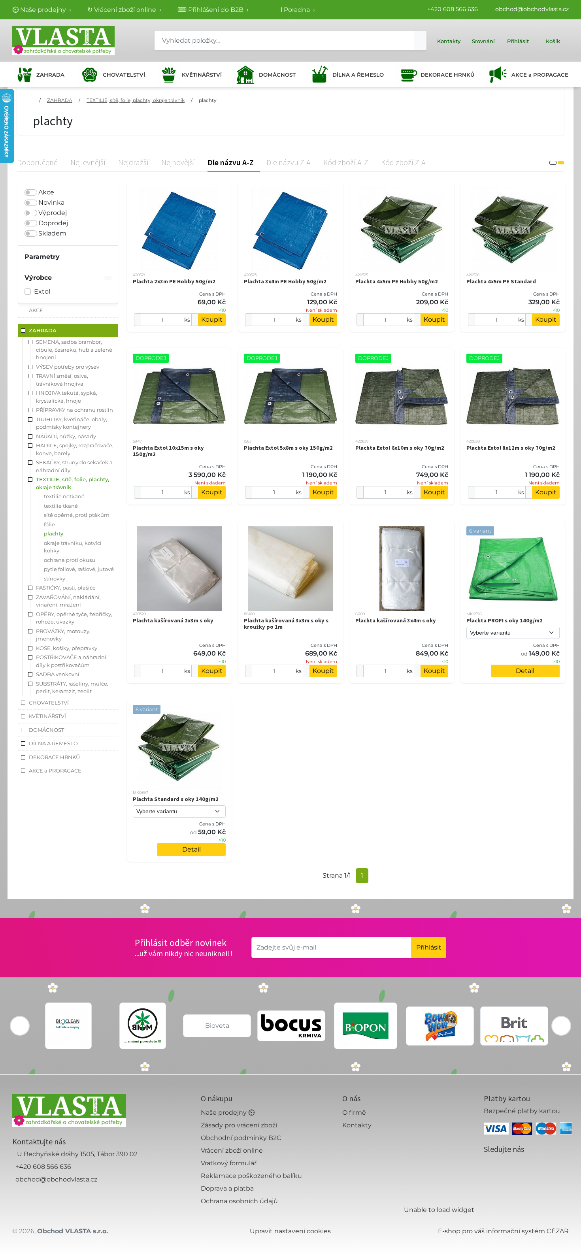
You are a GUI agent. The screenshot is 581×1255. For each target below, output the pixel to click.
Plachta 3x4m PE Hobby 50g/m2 (285, 281)
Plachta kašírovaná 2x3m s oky (173, 620)
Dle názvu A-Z (231, 162)
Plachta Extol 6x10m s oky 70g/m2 (399, 447)
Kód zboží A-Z (345, 162)
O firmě (354, 1112)
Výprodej (52, 213)
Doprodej (53, 223)
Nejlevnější (88, 162)
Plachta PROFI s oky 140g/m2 (504, 620)
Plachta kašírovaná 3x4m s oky (395, 620)
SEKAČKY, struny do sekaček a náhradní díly (74, 466)
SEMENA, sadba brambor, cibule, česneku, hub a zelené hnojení (74, 349)
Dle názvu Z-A (288, 162)
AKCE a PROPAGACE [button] (55, 770)
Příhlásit (428, 947)
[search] (420, 41)
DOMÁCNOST (277, 75)
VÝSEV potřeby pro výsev (67, 367)
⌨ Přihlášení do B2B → (213, 9)
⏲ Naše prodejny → (42, 9)
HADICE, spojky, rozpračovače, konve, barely (74, 449)
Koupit (212, 319)
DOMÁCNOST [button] (46, 730)
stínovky (54, 578)
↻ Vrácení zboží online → (124, 9)
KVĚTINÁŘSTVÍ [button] (47, 716)
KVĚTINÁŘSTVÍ (202, 75)
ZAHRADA (50, 75)
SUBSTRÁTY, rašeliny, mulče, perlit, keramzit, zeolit (72, 687)
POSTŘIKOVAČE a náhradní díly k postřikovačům (71, 661)
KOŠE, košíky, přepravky (66, 648)
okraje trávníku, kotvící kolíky (73, 547)
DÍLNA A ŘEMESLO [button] (53, 743)
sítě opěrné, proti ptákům (76, 515)
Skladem (52, 233)
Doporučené (37, 162)
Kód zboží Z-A (403, 162)
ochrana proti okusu (69, 560)
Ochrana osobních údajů (239, 1201)
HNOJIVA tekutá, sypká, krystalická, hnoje (66, 397)
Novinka (51, 202)
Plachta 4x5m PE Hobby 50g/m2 (396, 281)
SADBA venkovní (57, 674)
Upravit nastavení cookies (290, 1231)
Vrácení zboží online (232, 1150)
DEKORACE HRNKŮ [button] (54, 757)
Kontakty (357, 1125)
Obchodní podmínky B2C (241, 1138)
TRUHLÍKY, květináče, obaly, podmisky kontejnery (71, 423)
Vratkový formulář (229, 1163)
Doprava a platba (227, 1188)
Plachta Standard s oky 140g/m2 (176, 799)
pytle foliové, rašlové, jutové (79, 569)
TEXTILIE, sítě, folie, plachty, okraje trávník (136, 100)
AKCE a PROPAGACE (539, 75)
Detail (525, 671)
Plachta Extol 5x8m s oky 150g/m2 (288, 447)
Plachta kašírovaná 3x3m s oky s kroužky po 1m (286, 623)
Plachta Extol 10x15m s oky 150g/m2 (168, 451)
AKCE (36, 310)
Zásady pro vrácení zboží (239, 1125)
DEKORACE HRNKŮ (447, 75)
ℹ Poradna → (298, 9)
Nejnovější (178, 162)
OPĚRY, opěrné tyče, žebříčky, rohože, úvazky (74, 618)
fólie (49, 524)
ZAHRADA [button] (43, 330)
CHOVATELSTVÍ (124, 75)
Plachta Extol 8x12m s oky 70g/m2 (510, 447)
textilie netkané (64, 496)
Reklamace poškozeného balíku (251, 1176)
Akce (46, 192)
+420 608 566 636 (452, 9)
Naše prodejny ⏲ (228, 1112)
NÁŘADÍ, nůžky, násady (66, 436)
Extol (42, 291)
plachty (208, 100)
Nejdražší (133, 162)
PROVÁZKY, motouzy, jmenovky (63, 635)
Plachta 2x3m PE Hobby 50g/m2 (174, 281)
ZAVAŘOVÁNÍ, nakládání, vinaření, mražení (68, 601)
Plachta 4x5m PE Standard (501, 281)
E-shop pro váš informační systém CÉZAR (503, 1231)
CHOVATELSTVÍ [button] (49, 702)
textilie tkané (61, 506)
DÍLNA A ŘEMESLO (358, 75)
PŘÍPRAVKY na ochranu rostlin (74, 410)
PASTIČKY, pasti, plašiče (66, 587)
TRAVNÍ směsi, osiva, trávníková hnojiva (62, 380)
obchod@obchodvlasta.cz (532, 9)
